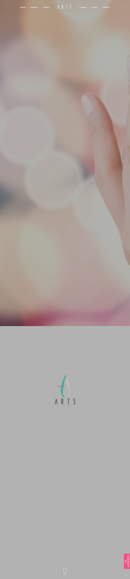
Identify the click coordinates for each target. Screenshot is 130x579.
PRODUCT (34, 7)
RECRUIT (47, 7)
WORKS (23, 7)
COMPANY (82, 7)
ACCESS (94, 7)
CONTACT (106, 7)
